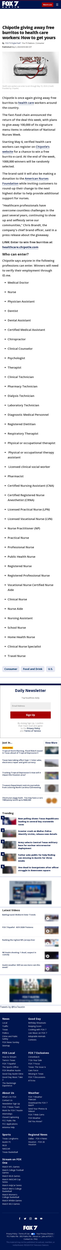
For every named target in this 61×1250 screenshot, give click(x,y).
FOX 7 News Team (11, 1107)
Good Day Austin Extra (12, 1073)
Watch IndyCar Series (12, 1185)
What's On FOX (9, 1097)
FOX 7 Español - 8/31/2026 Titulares (17, 927)
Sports (6, 1134)
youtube (36, 1218)
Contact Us (7, 1100)
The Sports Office (10, 1067)
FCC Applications (10, 1124)
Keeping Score (34, 1026)
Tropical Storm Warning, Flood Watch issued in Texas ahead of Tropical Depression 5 (22, 751)
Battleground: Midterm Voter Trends (19, 914)
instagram (30, 1218)
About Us (8, 1093)
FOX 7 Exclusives (38, 1053)
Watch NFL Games (11, 1166)
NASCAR (6, 1148)
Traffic (5, 1026)
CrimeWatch (33, 1057)
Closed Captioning (10, 1117)
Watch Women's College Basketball (10, 1195)
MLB (4, 1145)
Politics (5, 1033)
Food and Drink (32, 669)
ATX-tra (31, 1080)
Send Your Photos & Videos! (37, 1110)
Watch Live (47, 5)
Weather (33, 1093)
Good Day (34, 1018)
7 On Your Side (35, 1060)
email (41, 1218)
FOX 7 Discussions (36, 1077)
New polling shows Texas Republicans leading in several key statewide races (38, 821)
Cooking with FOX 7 (37, 1029)
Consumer (40, 43)
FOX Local (8, 1053)
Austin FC (6, 1142)
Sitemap (6, 1045)
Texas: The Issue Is (37, 1067)
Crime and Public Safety (10, 1037)
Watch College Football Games (13, 1171)
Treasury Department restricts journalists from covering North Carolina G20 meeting (21, 786)
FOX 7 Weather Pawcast (35, 1098)
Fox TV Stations (28, 43)
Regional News (37, 1134)
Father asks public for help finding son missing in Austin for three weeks (36, 858)
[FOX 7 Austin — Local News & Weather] (10, 4)
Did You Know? (35, 1121)
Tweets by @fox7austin (12, 1006)
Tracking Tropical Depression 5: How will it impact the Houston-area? (21, 773)
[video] (52, 918)
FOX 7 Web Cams (36, 1114)
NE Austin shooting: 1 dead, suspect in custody (19, 953)
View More (51, 742)
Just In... (7, 742)
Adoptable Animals (36, 1036)
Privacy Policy (33, 728)
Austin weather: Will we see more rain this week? (21, 966)
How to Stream (9, 1057)
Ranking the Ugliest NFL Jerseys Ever (18, 940)
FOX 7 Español (9, 1063)
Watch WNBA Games (12, 1200)
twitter (25, 1218)
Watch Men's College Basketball (12, 1190)
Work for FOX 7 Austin (12, 1110)
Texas (5, 1029)
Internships (7, 1113)
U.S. (50, 669)
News (5, 1018)
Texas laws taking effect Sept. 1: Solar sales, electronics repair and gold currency (22, 761)
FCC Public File (9, 1120)
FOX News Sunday (10, 1042)
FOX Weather (34, 1118)
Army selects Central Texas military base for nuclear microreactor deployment (37, 845)
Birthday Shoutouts (37, 1022)
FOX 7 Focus (34, 1063)
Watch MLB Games (11, 1176)
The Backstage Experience (9, 1084)
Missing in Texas (35, 1073)
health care (26, 103)
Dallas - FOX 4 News (37, 1138)
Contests (32, 1039)
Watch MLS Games (11, 1204)
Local (4, 1022)
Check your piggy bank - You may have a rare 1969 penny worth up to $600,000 (22, 799)
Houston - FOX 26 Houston (36, 1143)
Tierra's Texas (8, 1060)
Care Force (33, 1070)
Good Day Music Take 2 (12, 1078)
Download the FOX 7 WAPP (37, 1104)
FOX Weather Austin (11, 1070)
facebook (19, 1218)
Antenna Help (8, 1127)
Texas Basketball (10, 1152)
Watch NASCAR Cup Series (11, 1180)
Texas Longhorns (10, 1138)
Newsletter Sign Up (11, 1103)
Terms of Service (32, 730)
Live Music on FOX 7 (37, 1033)
